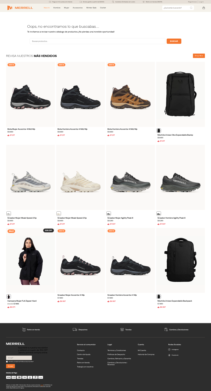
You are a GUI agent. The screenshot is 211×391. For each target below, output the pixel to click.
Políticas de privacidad (26, 361)
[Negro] (159, 130)
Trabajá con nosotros (85, 367)
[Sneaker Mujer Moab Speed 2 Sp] (30, 177)
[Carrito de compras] (203, 8)
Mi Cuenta (142, 350)
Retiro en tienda (33, 330)
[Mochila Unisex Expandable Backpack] (180, 260)
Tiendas (128, 330)
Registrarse (192, 2)
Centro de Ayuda (83, 354)
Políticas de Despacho (116, 354)
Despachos (83, 330)
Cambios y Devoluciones (178, 330)
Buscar (174, 41)
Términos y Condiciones (116, 350)
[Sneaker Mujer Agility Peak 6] (130, 177)
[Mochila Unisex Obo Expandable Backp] (180, 94)
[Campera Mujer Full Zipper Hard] (30, 260)
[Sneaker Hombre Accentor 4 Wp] (130, 260)
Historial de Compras (146, 354)
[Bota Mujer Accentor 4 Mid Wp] (30, 94)
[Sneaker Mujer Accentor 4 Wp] (80, 260)
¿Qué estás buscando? (173, 8)
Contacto (81, 350)
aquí (42, 385)
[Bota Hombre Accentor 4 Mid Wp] (80, 94)
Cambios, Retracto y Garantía (119, 359)
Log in (201, 2)
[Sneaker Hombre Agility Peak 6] (180, 177)
